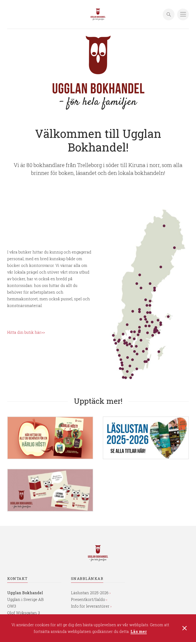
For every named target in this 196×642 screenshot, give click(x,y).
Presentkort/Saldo (88, 599)
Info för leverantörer (90, 606)
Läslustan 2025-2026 (90, 592)
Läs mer (139, 631)
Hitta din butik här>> (26, 332)
